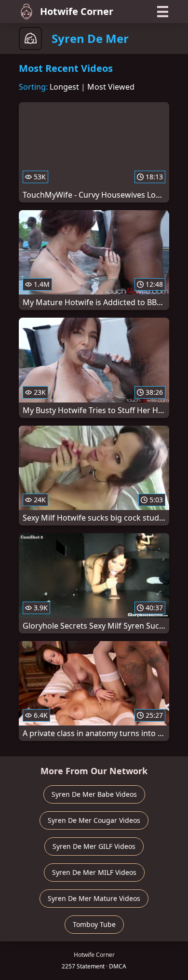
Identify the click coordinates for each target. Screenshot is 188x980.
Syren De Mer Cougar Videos (94, 820)
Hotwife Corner (76, 11)
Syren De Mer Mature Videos (94, 898)
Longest (64, 86)
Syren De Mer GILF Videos (94, 846)
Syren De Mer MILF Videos (94, 872)
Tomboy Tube (94, 924)
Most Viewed (110, 86)
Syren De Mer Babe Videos (94, 794)
